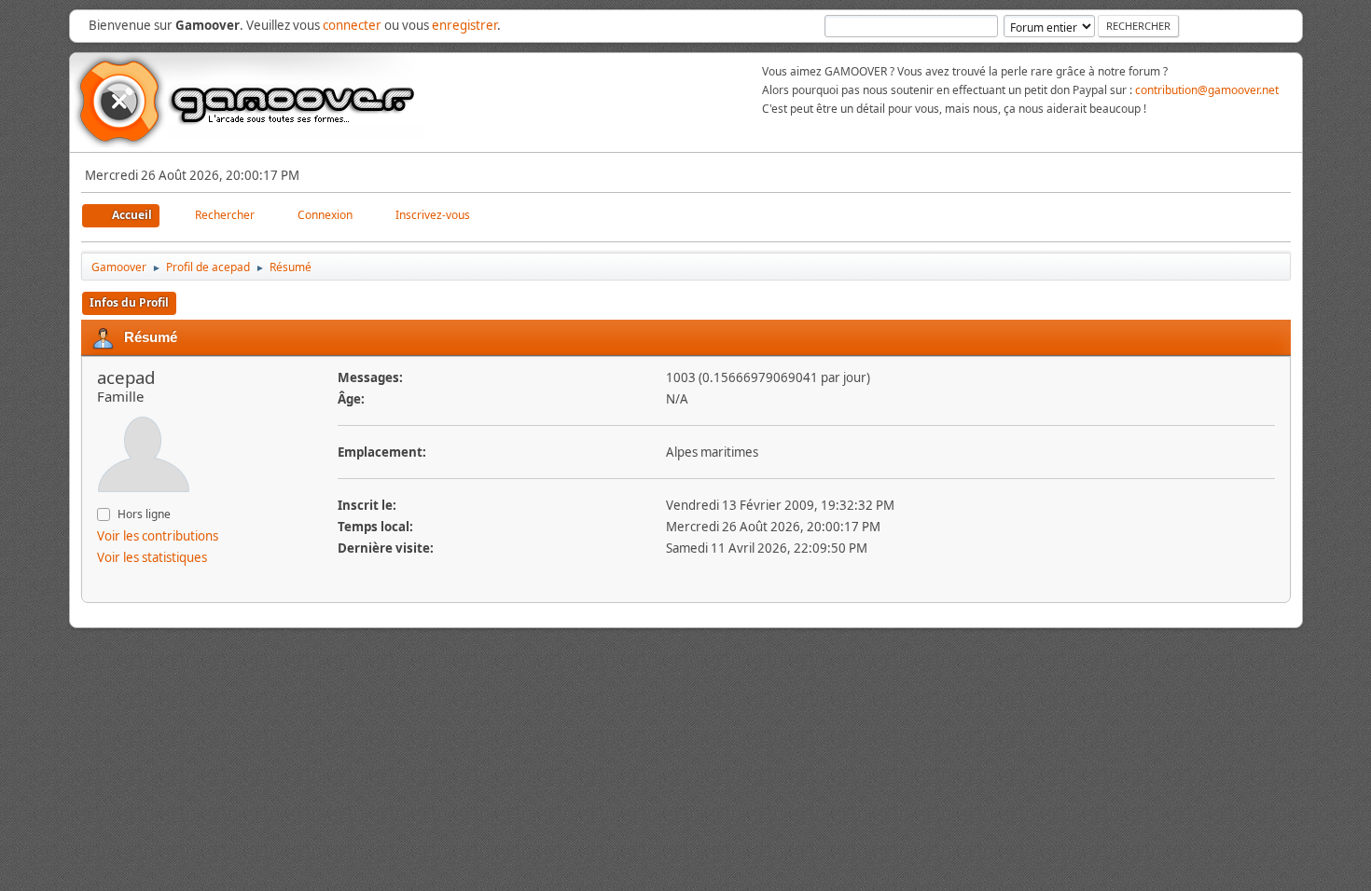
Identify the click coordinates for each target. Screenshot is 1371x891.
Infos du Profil (129, 302)
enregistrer (464, 25)
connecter (352, 25)
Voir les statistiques (152, 557)
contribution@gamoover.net (1207, 90)
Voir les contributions (157, 536)
